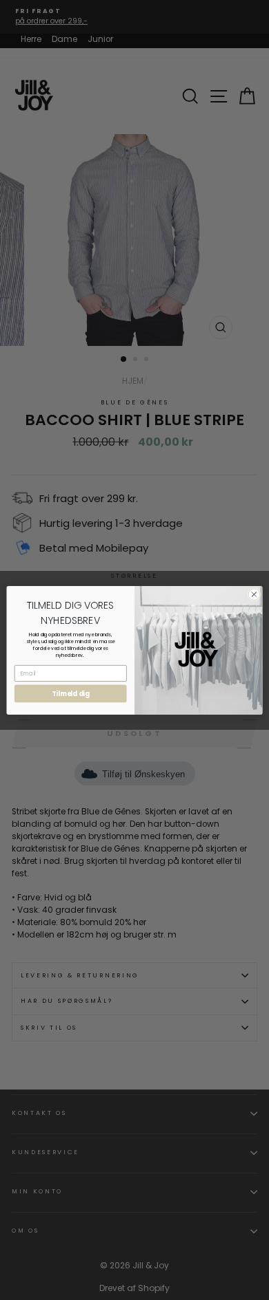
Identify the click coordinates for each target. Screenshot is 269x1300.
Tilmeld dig (71, 693)
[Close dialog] (254, 594)
